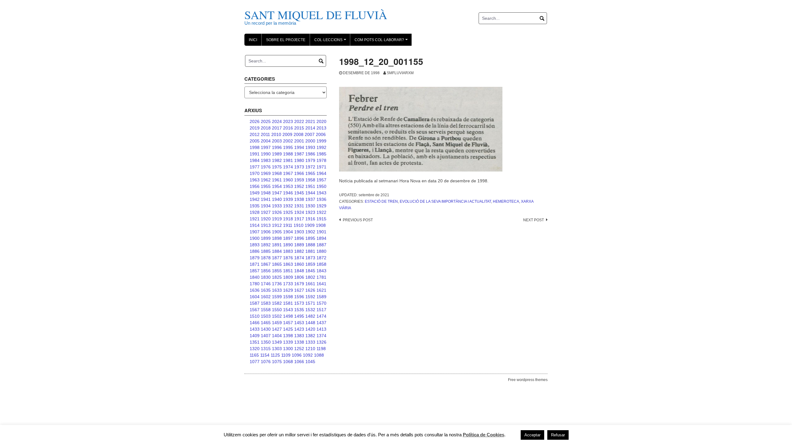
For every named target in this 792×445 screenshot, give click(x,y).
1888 (310, 244)
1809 (288, 277)
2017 (277, 127)
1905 (277, 231)
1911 (287, 225)
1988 (288, 153)
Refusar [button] (558, 435)
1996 (277, 147)
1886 (255, 251)
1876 (288, 257)
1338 (299, 342)
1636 (255, 290)
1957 (321, 179)
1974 (288, 166)
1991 (255, 153)
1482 (310, 316)
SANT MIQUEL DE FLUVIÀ (315, 15)
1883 (288, 251)
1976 (266, 166)
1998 (255, 147)
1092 (308, 355)
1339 (288, 342)
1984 (255, 160)
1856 (266, 270)
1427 (277, 329)
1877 (277, 257)
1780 (255, 283)
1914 (255, 225)
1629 (288, 290)
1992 (321, 147)
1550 (277, 309)
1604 (255, 296)
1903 (299, 231)
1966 (299, 173)
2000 (310, 140)
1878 (266, 257)
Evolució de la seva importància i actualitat (445, 201)
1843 (321, 270)
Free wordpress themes (528, 380)
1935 (255, 205)
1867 (266, 264)
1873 (310, 257)
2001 (299, 140)
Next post (533, 220)
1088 (319, 355)
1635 (266, 290)
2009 (287, 134)
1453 (299, 322)
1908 (321, 225)
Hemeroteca (506, 201)
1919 (277, 218)
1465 (266, 322)
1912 (277, 225)
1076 (266, 361)
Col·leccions (331, 42)
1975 (277, 166)
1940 (277, 199)
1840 (255, 277)
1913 (266, 225)
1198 (321, 348)
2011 (265, 134)
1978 (321, 160)
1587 (255, 303)
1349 (277, 342)
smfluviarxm (400, 73)
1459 (277, 322)
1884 (277, 251)
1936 (321, 199)
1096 (297, 355)
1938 (299, 199)
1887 (321, 244)
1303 (277, 348)
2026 (255, 121)
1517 (321, 309)
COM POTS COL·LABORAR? (382, 42)
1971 (321, 166)
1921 (255, 218)
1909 (310, 225)
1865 (277, 264)
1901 (321, 231)
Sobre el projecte (285, 40)
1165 (254, 355)
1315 (266, 348)
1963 (255, 179)
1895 (310, 238)
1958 (310, 179)
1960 (288, 179)
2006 (321, 134)
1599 (277, 296)
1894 (321, 238)
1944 (310, 192)
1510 (255, 316)
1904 (288, 231)
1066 (299, 361)
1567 (255, 309)
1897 (288, 238)
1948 (266, 192)
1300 (288, 348)
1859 (310, 264)
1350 (266, 342)
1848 (299, 270)
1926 (277, 212)
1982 (277, 160)
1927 (266, 212)
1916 (310, 218)
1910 (298, 225)
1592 (310, 296)
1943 (321, 192)
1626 (310, 290)
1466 (255, 322)
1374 (321, 335)
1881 (310, 251)
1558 (266, 309)
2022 (299, 121)
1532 (310, 309)
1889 (299, 244)
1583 (266, 303)
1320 (255, 348)
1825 (277, 277)
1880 (321, 251)
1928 (255, 212)
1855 (277, 270)
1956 (255, 186)
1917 (299, 218)
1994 (299, 147)
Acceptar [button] (532, 435)
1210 (310, 348)
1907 (255, 231)
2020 (321, 121)
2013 (321, 127)
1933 (277, 205)
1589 (321, 296)
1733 (288, 283)
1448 (310, 322)
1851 (288, 270)
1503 (266, 316)
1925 (288, 212)
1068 (288, 361)
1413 (321, 329)
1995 (288, 147)
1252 (299, 348)
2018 (266, 127)
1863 (288, 264)
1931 (299, 205)
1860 (299, 264)
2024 (277, 121)
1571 (310, 303)
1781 (321, 277)
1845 (310, 270)
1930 (310, 205)
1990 (266, 153)
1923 (310, 212)
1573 (299, 303)
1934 (266, 205)
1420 (310, 329)
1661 (310, 283)
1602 (266, 296)
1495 (299, 316)
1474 (321, 316)
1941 (266, 199)
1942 (255, 199)
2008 (298, 134)
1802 (310, 277)
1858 (321, 264)
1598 (288, 296)
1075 (277, 361)
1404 (277, 335)
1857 (255, 270)
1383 (299, 335)
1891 (277, 244)
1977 (255, 166)
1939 (288, 199)
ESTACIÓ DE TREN (381, 201)
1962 (266, 179)
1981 (288, 160)
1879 (255, 257)
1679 (299, 283)
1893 (255, 244)
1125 (275, 355)
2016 (288, 127)
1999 (321, 140)
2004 (266, 140)
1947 (277, 192)
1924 (299, 212)
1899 (266, 238)
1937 (310, 199)
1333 (310, 342)
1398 (288, 335)
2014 (310, 127)
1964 (321, 173)
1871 (255, 264)
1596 (299, 296)
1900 (255, 238)
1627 (299, 290)
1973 (299, 166)
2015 (299, 127)
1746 (266, 283)
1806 (299, 277)
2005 (255, 140)
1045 (310, 361)
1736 (277, 283)
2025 (266, 121)
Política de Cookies (483, 434)
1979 (310, 160)
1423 (299, 329)
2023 (288, 121)
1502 (277, 316)
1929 (321, 205)
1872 (321, 257)
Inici (253, 40)
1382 (310, 335)
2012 (255, 134)
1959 (299, 179)
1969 (266, 173)
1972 (310, 166)
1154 (264, 355)
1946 (288, 192)
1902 (310, 231)
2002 (288, 140)
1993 (310, 147)
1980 (299, 160)
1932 (288, 205)
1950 (321, 186)
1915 (321, 218)
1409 (255, 335)
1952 (299, 186)
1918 (288, 218)
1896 (299, 238)
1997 (266, 147)
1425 (288, 329)
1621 (321, 290)
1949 (255, 192)
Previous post (358, 220)
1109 (286, 355)
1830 (266, 277)
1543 (288, 309)
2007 (310, 134)
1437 (321, 322)
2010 (276, 134)
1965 (310, 173)
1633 (277, 290)
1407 (266, 335)
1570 (321, 303)
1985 (321, 153)
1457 (288, 322)
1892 (266, 244)
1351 (255, 342)
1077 (255, 361)
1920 (266, 218)
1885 (266, 251)
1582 (277, 303)
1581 (288, 303)
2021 (310, 121)
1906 (266, 231)
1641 (321, 283)
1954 (277, 186)
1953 (288, 186)
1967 (288, 173)
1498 (288, 316)
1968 (277, 173)
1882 (299, 251)
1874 (299, 257)
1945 (299, 192)
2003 (277, 140)
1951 (310, 186)
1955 (266, 186)
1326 (321, 342)
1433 (255, 329)
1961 (277, 179)
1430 (266, 329)
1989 (277, 153)
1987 (299, 153)
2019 (255, 127)
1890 (288, 244)
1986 (310, 153)
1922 (321, 212)
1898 (277, 238)
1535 (299, 309)
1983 (266, 160)
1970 (255, 173)
